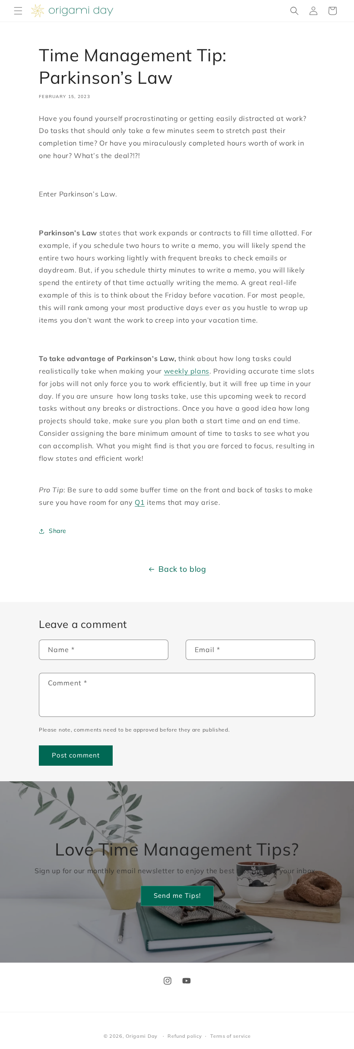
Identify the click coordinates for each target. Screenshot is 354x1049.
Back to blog (182, 569)
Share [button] (57, 531)
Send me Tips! (177, 895)
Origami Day (142, 1036)
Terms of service (230, 1036)
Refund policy (185, 1036)
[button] (18, 10)
